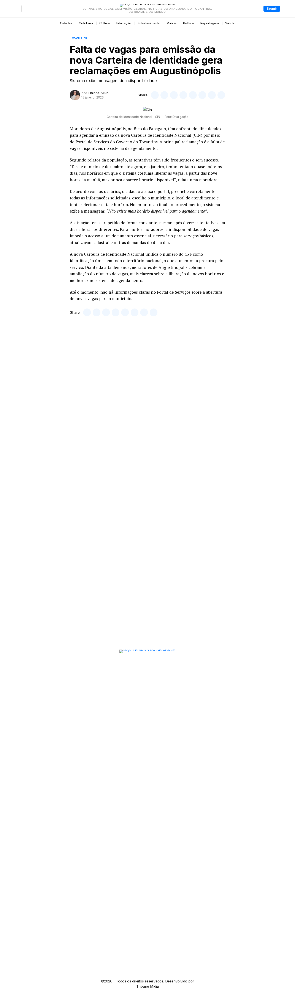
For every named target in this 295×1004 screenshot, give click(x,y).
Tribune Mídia (147, 986)
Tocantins (79, 37)
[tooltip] (155, 95)
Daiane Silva (98, 93)
